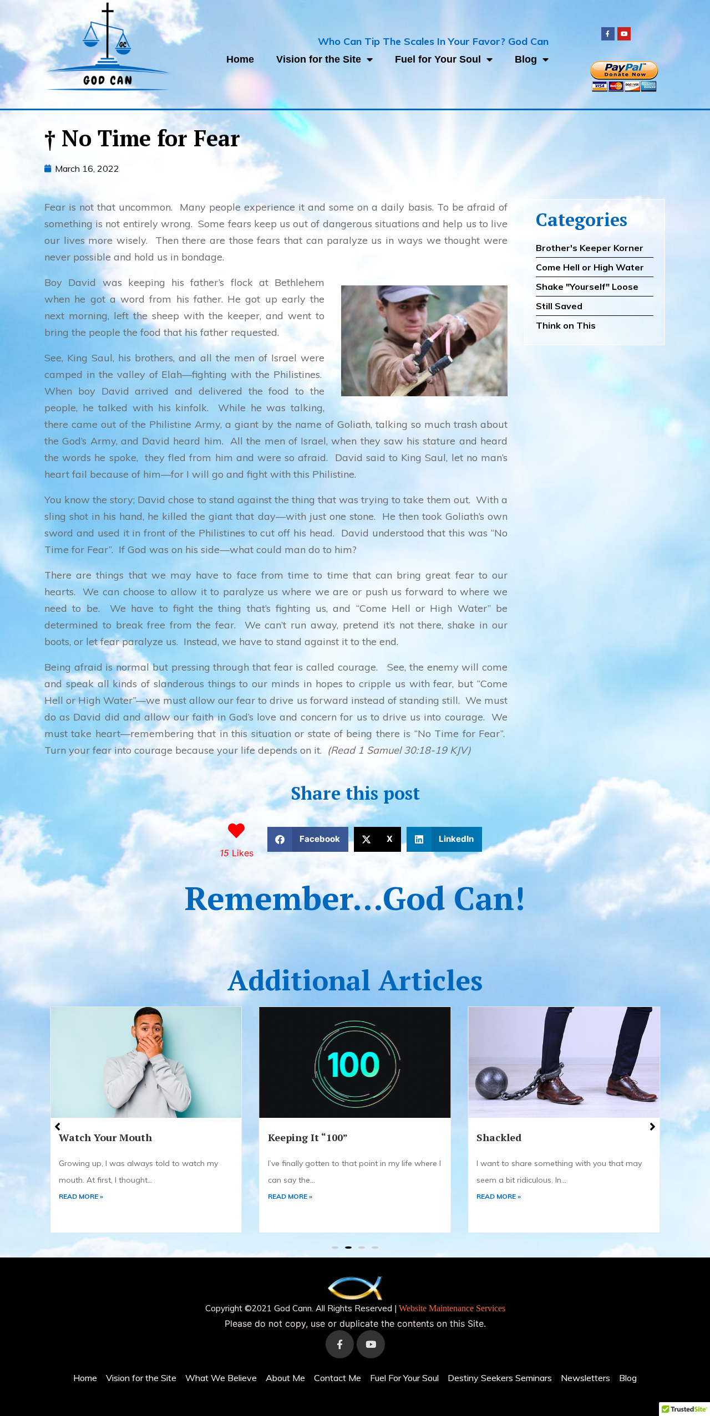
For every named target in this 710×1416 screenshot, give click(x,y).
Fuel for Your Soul (438, 59)
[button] (308, 839)
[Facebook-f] (608, 33)
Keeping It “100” (99, 1137)
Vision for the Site (318, 59)
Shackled (290, 1137)
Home (240, 59)
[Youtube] (624, 33)
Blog (526, 59)
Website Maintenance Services (452, 1308)
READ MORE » (81, 1196)
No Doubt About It (521, 1137)
